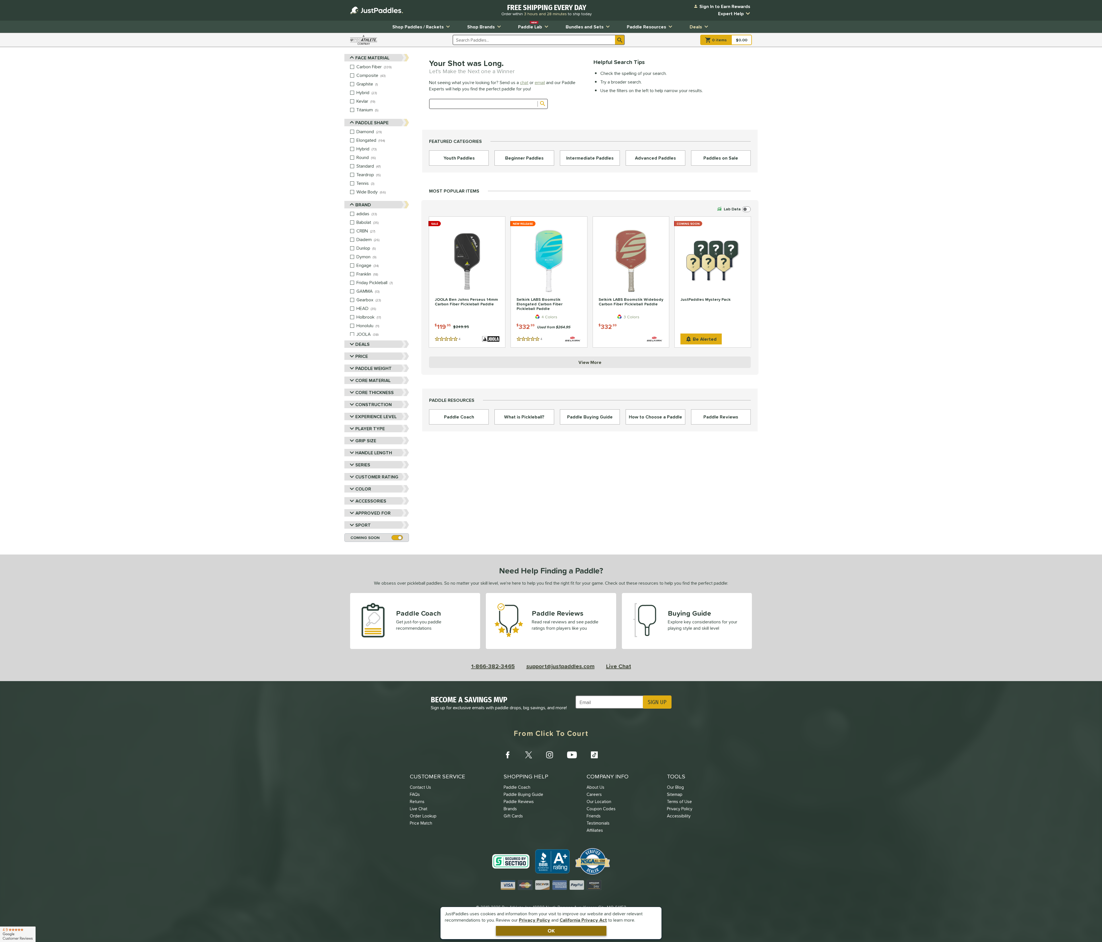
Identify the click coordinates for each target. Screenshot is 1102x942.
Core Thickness (374, 392)
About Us (595, 787)
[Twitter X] (528, 754)
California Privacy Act (583, 919)
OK (551, 931)
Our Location (599, 801)
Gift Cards (513, 816)
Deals (696, 26)
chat (524, 82)
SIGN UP (657, 702)
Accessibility (678, 816)
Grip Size (365, 440)
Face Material (372, 57)
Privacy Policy (534, 919)
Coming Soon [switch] (365, 537)
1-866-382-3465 (493, 666)
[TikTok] (594, 754)
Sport (363, 525)
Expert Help (731, 13)
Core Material (373, 380)
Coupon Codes (601, 808)
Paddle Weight (373, 368)
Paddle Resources (646, 26)
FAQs (415, 794)
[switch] (733, 209)
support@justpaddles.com (560, 666)
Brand (363, 204)
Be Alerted (705, 339)
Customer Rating (376, 476)
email (540, 82)
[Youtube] (572, 754)
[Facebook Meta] (507, 754)
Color (363, 488)
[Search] (620, 40)
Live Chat (618, 666)
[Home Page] (376, 10)
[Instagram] (549, 754)
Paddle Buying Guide (523, 794)
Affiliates (595, 830)
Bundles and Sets (585, 26)
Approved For (373, 512)
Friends (594, 816)
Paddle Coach (517, 787)
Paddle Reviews (519, 801)
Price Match (421, 823)
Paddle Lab (530, 25)
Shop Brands (481, 26)
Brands (510, 808)
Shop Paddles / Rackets (418, 26)
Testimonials (598, 823)
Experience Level (376, 416)
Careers (594, 794)
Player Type (370, 428)
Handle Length (373, 452)
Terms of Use (679, 801)
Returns (417, 801)
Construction (373, 404)
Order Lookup (423, 816)
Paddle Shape (372, 122)
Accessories (370, 500)
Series (362, 464)
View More (590, 362)
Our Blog (675, 787)
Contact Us (420, 787)
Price (361, 356)
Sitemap (674, 794)
